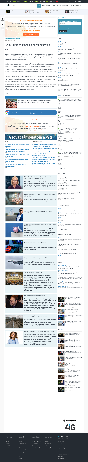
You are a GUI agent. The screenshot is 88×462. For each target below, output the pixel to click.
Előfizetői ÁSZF (61, 456)
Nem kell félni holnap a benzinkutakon (73, 315)
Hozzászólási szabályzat (63, 454)
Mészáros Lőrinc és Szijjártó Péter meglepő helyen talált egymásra (72, 334)
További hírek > (62, 168)
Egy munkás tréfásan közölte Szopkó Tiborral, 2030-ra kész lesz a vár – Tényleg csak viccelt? (69, 197)
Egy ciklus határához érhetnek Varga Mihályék (43, 157)
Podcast (48, 5)
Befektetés (8, 445)
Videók (43, 5)
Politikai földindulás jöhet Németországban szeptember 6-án (73, 352)
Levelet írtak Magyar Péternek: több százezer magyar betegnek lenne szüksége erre (73, 382)
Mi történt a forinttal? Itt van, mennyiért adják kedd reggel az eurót (73, 310)
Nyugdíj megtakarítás (36, 441)
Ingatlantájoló (48, 447)
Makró (6, 38)
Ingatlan (20, 445)
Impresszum (61, 445)
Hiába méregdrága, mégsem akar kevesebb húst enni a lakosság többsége (34, 100)
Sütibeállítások (61, 458)
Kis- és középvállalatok (15, 38)
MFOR (10, 6)
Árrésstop (53, 5)
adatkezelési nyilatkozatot (67, 28)
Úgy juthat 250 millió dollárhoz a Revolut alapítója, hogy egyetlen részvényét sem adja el (73, 154)
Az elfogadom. (69, 28)
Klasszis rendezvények (74, 5)
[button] (70, 1)
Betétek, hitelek (22, 450)
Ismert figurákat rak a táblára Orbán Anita (42, 152)
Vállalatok (8, 443)
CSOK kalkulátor (35, 450)
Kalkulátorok (65, 5)
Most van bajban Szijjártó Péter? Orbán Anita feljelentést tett (72, 298)
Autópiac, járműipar (23, 452)
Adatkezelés (60, 450)
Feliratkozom (63, 31)
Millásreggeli (48, 445)
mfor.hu (47, 441)
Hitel (20, 447)
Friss (39, 5)
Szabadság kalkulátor (36, 443)
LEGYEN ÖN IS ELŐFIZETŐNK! (31, 120)
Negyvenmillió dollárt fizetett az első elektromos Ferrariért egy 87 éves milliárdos (73, 117)
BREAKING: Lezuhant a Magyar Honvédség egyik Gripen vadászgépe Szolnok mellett (69, 181)
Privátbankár (48, 443)
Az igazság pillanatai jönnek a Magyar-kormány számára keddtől (72, 339)
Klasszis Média (61, 452)
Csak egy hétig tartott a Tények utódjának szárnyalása (72, 376)
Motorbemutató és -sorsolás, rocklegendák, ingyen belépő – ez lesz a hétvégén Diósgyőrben (69, 192)
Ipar (20, 456)
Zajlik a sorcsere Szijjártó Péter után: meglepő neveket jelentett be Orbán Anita (73, 305)
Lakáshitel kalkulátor (36, 447)
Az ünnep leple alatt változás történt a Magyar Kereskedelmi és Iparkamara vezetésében (73, 346)
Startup (20, 458)
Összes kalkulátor (36, 452)
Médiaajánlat (61, 443)
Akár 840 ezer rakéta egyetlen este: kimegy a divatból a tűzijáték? (72, 139)
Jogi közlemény (61, 448)
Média (20, 454)
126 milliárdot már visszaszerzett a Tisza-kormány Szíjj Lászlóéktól (73, 322)
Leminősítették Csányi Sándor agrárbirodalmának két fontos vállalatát (71, 130)
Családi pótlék (35, 445)
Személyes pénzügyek (11, 447)
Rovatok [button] (59, 5)
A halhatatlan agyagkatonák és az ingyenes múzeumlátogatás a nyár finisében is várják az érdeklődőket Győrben (68, 187)
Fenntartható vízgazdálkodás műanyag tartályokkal (69, 177)
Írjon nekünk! (61, 441)
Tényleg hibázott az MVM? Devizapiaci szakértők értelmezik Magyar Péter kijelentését (72, 370)
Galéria (7, 450)
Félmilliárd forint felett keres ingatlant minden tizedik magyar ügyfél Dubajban (72, 100)
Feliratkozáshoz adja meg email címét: (68, 21)
